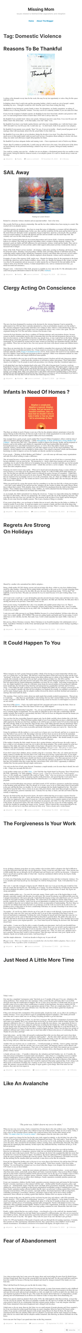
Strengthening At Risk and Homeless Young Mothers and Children (39, 441)
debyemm (9, 159)
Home (31, 21)
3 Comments (31, 629)
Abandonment (22, 1323)
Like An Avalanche (25, 1083)
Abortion (20, 378)
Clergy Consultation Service (30, 351)
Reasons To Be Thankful (32, 49)
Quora (17, 704)
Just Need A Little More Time (38, 960)
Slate (30, 771)
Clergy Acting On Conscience (39, 288)
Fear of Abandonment (29, 1241)
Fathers (19, 810)
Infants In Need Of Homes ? (36, 392)
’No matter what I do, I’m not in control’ (22, 1134)
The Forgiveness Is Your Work (39, 823)
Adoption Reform (23, 511)
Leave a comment (32, 159)
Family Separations (23, 1070)
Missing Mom (41, 9)
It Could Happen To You (31, 643)
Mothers (20, 629)
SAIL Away (16, 172)
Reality (19, 159)
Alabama (48, 270)
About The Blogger (45, 21)
